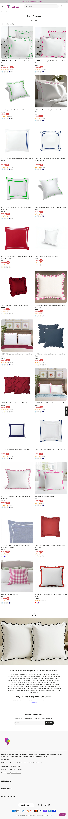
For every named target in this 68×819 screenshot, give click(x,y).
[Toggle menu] (2, 6)
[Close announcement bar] (66, 1)
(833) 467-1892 (15, 766)
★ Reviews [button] (66, 411)
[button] (41, 6)
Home (2, 12)
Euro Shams (9, 12)
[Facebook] (38, 805)
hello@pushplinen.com (14, 773)
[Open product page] (17, 42)
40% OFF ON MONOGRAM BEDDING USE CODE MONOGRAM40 (33, 1)
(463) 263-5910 (17, 769)
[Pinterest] (49, 805)
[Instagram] (45, 805)
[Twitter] (42, 805)
